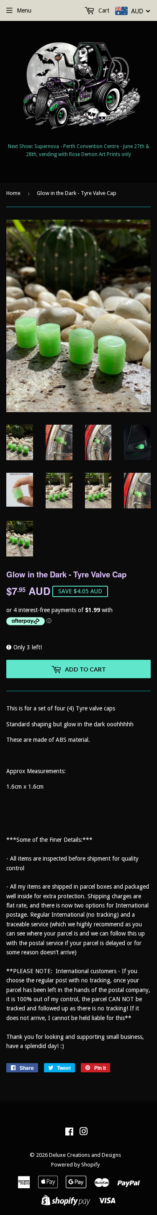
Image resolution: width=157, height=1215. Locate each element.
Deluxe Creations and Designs (85, 1155)
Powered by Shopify (75, 1164)
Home (13, 193)
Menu (24, 10)
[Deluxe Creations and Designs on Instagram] (84, 1132)
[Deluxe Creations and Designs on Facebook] (69, 1132)
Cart (103, 10)
